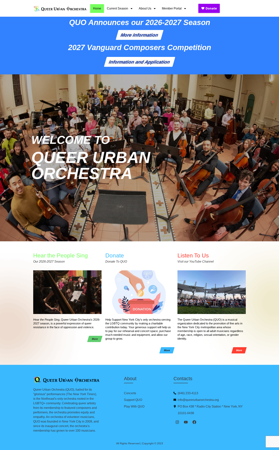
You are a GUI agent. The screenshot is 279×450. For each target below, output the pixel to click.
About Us (145, 8)
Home (97, 8)
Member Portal (172, 8)
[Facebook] (194, 422)
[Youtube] (186, 422)
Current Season (117, 8)
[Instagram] (177, 422)
